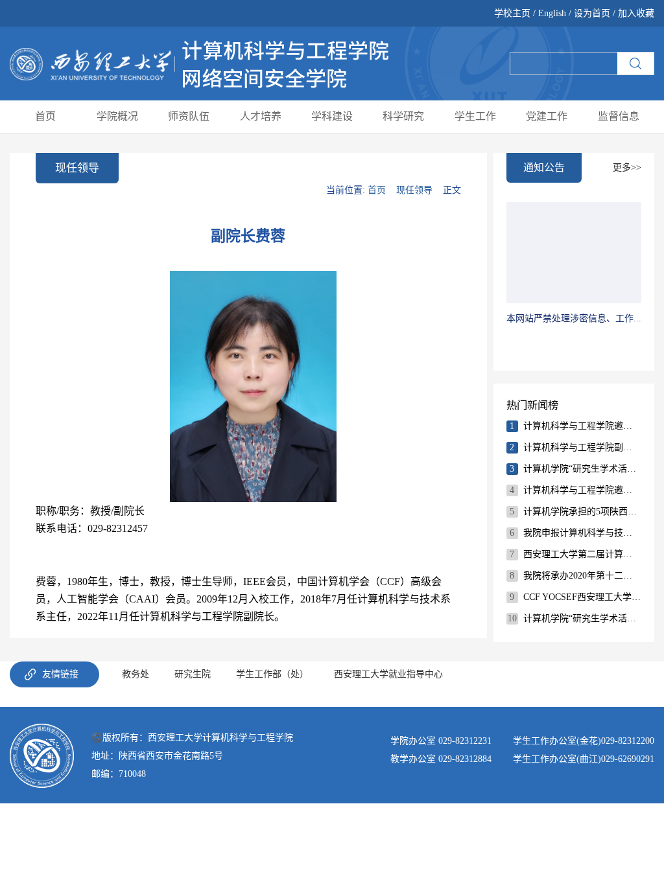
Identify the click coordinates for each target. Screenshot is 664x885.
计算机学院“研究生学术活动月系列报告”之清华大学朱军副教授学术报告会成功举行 (582, 469)
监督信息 (618, 116)
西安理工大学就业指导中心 (388, 674)
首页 (45, 116)
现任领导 (414, 190)
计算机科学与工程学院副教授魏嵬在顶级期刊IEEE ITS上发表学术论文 (582, 447)
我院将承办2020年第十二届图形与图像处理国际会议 (582, 575)
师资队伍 (188, 116)
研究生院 (192, 674)
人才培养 (260, 116)
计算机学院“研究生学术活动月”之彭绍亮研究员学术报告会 (582, 618)
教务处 (135, 674)
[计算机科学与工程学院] (199, 62)
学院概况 (117, 116)
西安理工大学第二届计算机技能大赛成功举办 (582, 554)
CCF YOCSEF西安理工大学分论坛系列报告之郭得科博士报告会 (582, 597)
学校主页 (513, 13)
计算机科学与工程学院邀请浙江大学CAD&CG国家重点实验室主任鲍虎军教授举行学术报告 (582, 426)
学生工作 (475, 116)
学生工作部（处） (272, 674)
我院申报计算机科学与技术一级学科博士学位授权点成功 (582, 533)
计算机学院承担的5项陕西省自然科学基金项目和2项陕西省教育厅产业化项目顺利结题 (582, 511)
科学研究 (403, 116)
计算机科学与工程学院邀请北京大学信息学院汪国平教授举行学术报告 (582, 490)
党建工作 (546, 116)
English (552, 13)
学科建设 (332, 116)
